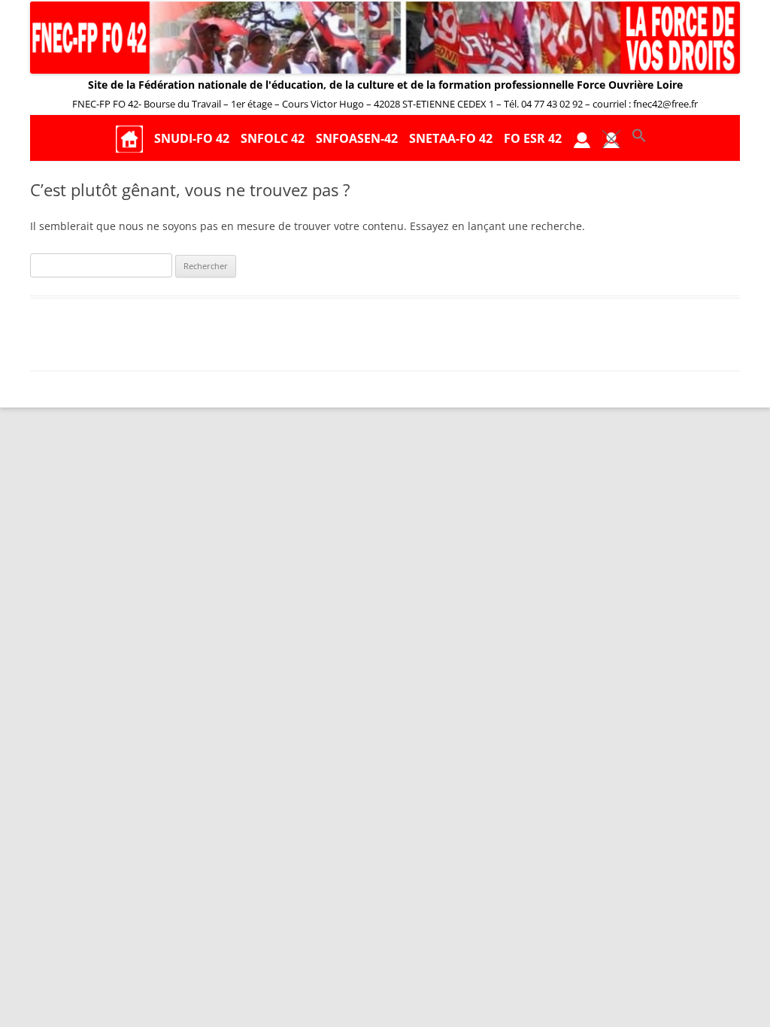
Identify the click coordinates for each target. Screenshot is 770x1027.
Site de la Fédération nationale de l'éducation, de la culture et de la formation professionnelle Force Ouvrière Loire (385, 84)
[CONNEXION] (582, 139)
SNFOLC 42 (273, 138)
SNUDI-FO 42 (191, 138)
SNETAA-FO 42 (451, 138)
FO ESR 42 (533, 138)
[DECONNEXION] (611, 139)
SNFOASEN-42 (357, 138)
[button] (639, 139)
